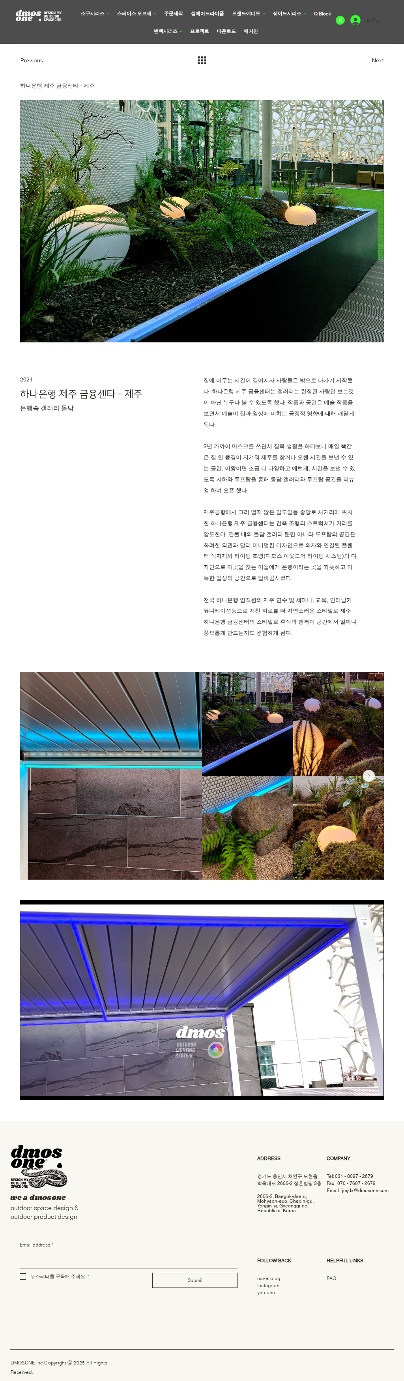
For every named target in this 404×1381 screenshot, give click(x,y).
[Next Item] (369, 776)
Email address (37, 1245)
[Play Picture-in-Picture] (360, 1089)
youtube (266, 1292)
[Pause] (30, 1089)
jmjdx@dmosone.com (365, 1190)
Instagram (268, 1285)
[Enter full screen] (373, 1089)
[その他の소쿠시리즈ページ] (108, 14)
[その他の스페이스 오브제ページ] (155, 14)
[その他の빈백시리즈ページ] (181, 31)
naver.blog (268, 1278)
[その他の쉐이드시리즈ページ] (305, 14)
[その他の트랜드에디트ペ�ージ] (264, 14)
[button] (340, 20)
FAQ (332, 1278)
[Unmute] (44, 1089)
